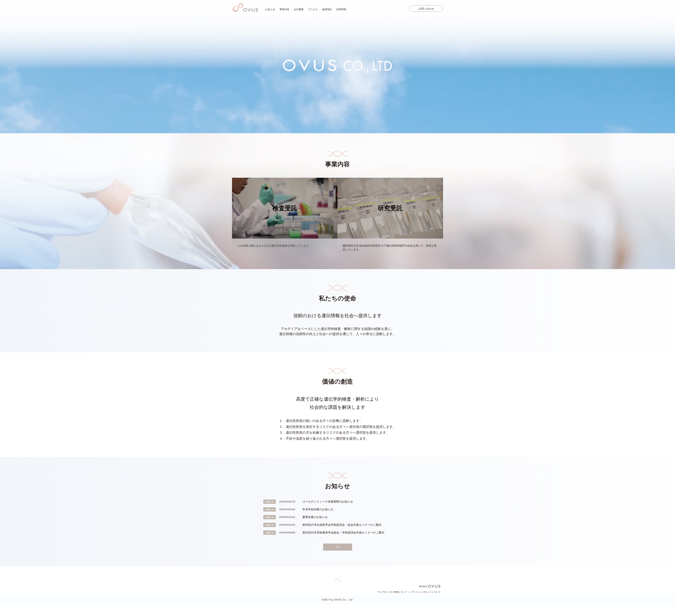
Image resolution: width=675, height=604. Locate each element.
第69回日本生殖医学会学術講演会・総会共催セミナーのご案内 (341, 524)
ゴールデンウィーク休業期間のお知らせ (327, 501)
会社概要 (299, 9)
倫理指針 (327, 9)
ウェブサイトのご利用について (392, 592)
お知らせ (270, 9)
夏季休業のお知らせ (315, 517)
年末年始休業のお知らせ (317, 509)
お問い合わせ (426, 8)
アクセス (313, 9)
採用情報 (341, 9)
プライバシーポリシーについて (425, 592)
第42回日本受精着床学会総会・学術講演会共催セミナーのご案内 (343, 532)
